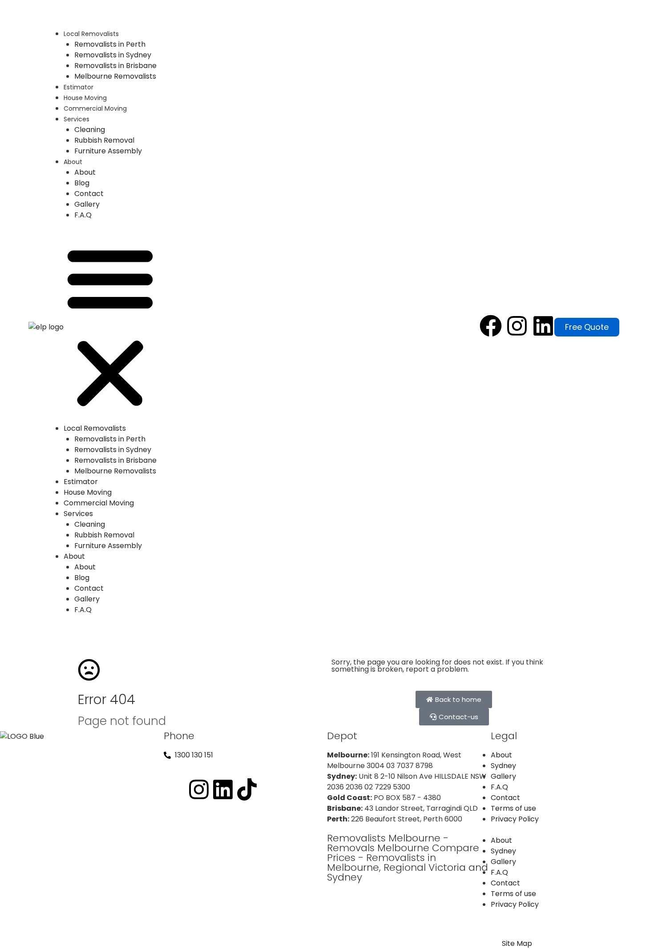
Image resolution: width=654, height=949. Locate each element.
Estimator (78, 87)
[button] (110, 327)
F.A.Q (83, 215)
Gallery (87, 204)
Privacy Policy (515, 819)
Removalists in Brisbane (115, 65)
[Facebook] (491, 326)
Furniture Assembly (108, 151)
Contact (89, 193)
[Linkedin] (543, 326)
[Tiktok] (247, 789)
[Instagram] (517, 326)
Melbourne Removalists (115, 76)
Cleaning (89, 129)
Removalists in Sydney (112, 55)
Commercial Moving (95, 108)
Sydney (503, 766)
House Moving (85, 97)
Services (76, 119)
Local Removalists (91, 33)
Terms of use (513, 808)
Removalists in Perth (109, 44)
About (73, 161)
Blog (81, 183)
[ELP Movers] (22, 736)
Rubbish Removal (104, 140)
